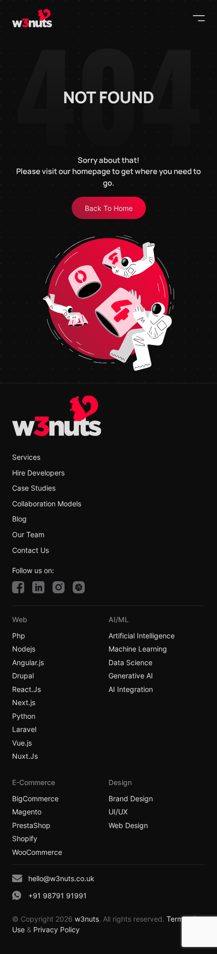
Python (23, 716)
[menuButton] (199, 18)
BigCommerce (35, 799)
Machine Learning (137, 649)
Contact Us (30, 550)
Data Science (130, 663)
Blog (19, 519)
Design (120, 782)
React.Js (26, 689)
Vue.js (22, 743)
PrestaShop (31, 825)
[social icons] (18, 587)
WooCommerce (37, 852)
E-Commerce (33, 782)
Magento (26, 812)
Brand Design (130, 799)
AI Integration (130, 689)
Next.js (23, 703)
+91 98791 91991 (57, 895)
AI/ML (118, 619)
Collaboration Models (46, 504)
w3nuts (86, 919)
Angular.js (28, 663)
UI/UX (118, 812)
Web (19, 619)
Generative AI (130, 676)
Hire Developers (38, 473)
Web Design (128, 825)
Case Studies (34, 488)
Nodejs (23, 649)
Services (26, 457)
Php (18, 636)
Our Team (28, 535)
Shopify (24, 839)
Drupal (23, 676)
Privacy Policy (56, 929)
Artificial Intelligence (141, 636)
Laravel (24, 729)
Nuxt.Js (25, 756)
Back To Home (109, 208)
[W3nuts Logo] (32, 18)
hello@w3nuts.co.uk (61, 878)
